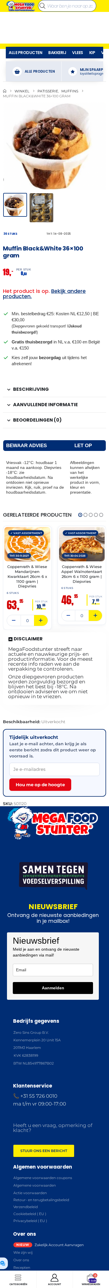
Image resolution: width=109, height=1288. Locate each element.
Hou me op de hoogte (40, 784)
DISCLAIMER (28, 638)
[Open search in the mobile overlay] (67, 6)
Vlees (77, 52)
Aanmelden (53, 988)
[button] (10, 146)
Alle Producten (25, 52)
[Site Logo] (20, 6)
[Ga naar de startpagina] (4, 91)
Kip (92, 52)
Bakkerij (57, 52)
